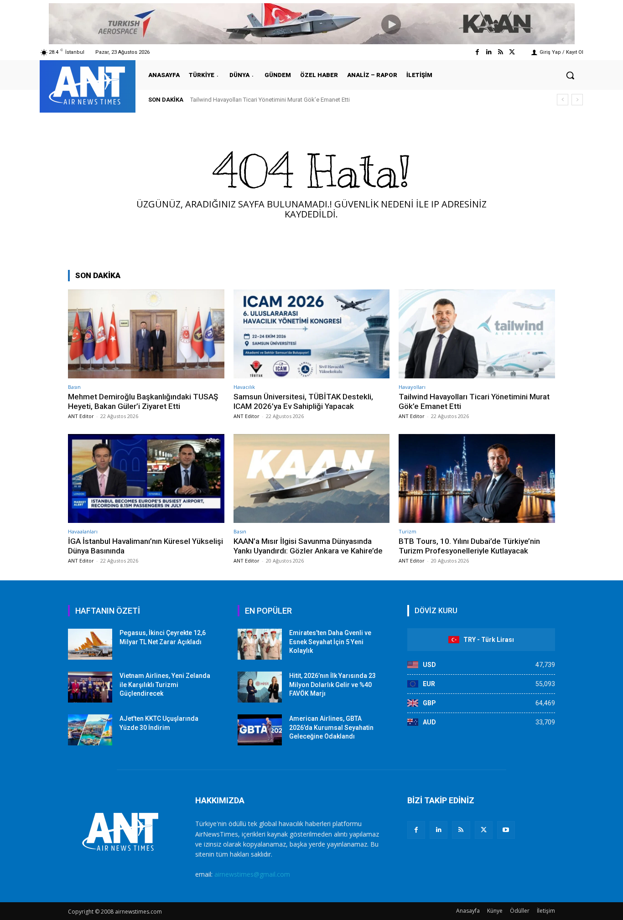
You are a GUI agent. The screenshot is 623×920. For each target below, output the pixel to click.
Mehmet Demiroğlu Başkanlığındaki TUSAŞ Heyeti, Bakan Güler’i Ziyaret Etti (143, 401)
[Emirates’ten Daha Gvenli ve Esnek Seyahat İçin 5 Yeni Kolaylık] (260, 644)
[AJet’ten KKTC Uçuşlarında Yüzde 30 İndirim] (90, 729)
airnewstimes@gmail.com (252, 874)
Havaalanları (83, 531)
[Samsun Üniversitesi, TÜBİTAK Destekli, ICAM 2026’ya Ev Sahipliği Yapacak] (312, 333)
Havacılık (244, 386)
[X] (484, 830)
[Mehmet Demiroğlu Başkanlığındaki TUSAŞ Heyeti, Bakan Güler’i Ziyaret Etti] (146, 333)
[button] (570, 75)
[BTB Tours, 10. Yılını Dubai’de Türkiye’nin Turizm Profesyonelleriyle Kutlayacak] (477, 478)
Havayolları (412, 386)
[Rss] (500, 52)
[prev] (562, 99)
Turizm (407, 531)
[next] (577, 99)
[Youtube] (506, 830)
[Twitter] (512, 52)
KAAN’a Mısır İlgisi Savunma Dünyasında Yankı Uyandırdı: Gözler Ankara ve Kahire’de (308, 546)
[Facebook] (477, 52)
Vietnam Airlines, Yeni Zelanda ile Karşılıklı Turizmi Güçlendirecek (164, 684)
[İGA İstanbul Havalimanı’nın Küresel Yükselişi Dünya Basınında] (146, 478)
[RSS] (461, 830)
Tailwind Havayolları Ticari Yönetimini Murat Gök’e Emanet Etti (270, 99)
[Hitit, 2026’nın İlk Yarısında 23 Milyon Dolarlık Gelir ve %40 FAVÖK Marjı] (260, 687)
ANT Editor (81, 416)
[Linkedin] (488, 52)
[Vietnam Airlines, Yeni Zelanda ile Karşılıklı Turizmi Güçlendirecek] (90, 687)
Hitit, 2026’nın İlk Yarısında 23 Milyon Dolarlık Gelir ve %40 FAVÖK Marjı (332, 684)
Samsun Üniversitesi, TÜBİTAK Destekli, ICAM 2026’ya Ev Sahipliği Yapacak (303, 401)
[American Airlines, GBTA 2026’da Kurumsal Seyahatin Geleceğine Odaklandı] (260, 729)
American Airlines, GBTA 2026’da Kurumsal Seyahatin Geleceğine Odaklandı (331, 727)
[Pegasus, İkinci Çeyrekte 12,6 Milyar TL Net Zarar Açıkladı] (90, 644)
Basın (74, 386)
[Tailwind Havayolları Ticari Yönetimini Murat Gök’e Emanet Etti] (477, 333)
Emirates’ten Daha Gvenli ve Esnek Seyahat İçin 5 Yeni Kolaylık (330, 641)
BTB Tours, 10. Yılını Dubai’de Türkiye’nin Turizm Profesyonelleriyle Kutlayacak (469, 546)
